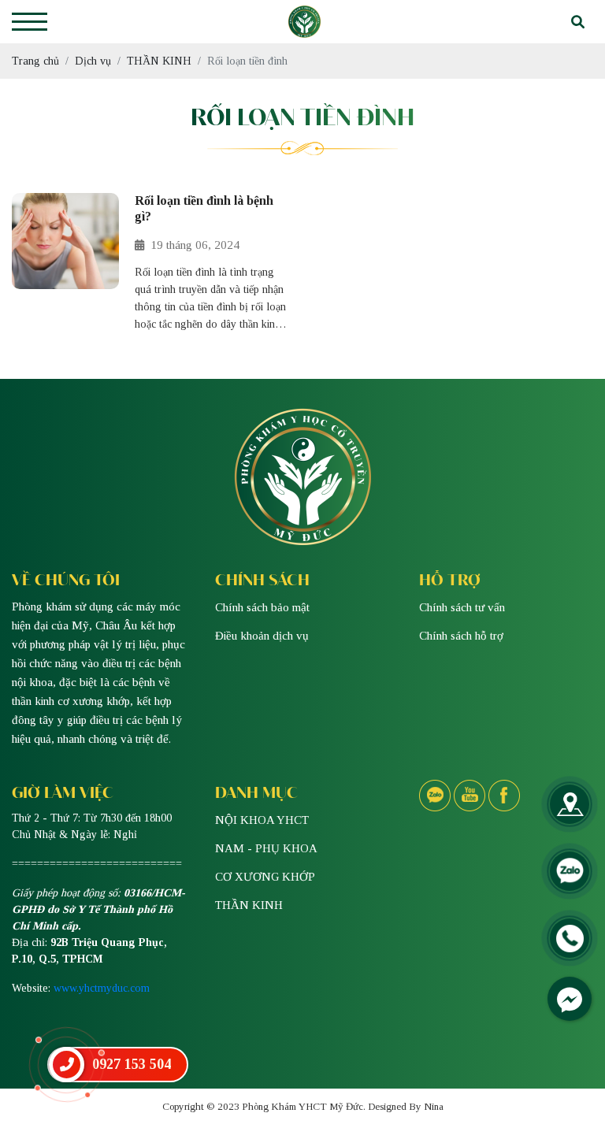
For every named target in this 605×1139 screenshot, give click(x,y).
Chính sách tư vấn (462, 607)
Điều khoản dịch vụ (262, 635)
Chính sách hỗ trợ (461, 635)
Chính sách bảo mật (262, 607)
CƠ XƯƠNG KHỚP (265, 876)
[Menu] (29, 22)
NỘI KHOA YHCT (262, 820)
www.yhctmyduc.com (102, 988)
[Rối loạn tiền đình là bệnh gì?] (65, 263)
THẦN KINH (249, 905)
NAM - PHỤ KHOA (266, 848)
